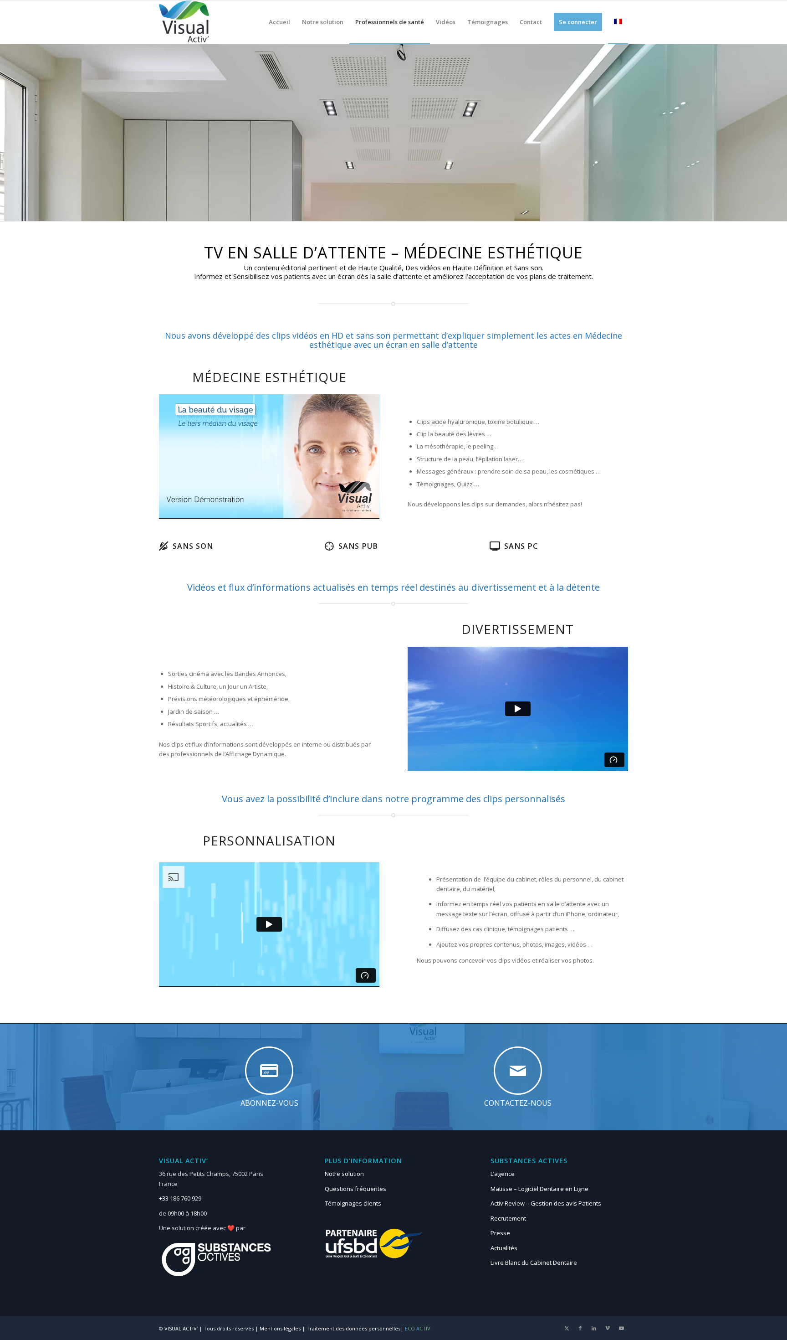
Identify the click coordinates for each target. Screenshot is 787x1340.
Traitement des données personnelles (353, 1328)
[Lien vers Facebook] (580, 1328)
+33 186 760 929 (180, 1198)
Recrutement (508, 1218)
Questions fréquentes (355, 1189)
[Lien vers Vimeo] (607, 1328)
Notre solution (344, 1174)
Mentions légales (280, 1328)
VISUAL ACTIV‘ (181, 1328)
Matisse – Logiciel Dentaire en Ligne (539, 1189)
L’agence (503, 1174)
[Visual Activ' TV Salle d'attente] (184, 22)
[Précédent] (179, 456)
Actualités (504, 1248)
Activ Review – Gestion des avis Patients (546, 1203)
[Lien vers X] (566, 1328)
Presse (500, 1233)
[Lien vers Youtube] (621, 1328)
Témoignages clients (353, 1203)
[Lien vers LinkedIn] (594, 1328)
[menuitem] (279, 22)
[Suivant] (359, 456)
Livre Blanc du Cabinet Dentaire (534, 1262)
